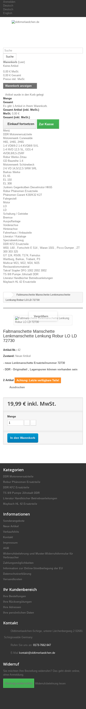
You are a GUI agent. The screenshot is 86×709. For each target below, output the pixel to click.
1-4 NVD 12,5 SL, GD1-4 (18, 149)
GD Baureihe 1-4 (13, 160)
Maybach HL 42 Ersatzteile (19, 281)
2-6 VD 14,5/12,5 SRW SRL (20, 168)
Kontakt (8, 537)
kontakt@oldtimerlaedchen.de (37, 652)
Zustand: (8, 356)
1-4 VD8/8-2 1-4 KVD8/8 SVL (20, 145)
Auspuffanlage (11, 221)
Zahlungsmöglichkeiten (18, 562)
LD (4, 210)
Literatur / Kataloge (14, 236)
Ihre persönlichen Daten (18, 612)
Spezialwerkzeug (13, 240)
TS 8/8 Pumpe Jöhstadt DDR (20, 274)
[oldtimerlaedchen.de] (43, 34)
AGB (6, 548)
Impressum (10, 542)
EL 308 (7, 183)
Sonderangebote (13, 520)
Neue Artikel (11, 526)
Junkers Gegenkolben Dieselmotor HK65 (27, 187)
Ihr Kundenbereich (20, 589)
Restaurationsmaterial (16, 266)
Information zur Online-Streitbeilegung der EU (33, 568)
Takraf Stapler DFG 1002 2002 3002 (25, 270)
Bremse (8, 217)
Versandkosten (12, 579)
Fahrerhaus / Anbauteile (17, 232)
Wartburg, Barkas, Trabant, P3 (21, 259)
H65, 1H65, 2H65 (13, 141)
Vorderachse (10, 225)
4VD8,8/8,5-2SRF (13, 153)
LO (5, 206)
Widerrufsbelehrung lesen (50, 683)
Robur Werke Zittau (15, 157)
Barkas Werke (11, 172)
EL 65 (6, 176)
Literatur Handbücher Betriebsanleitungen (28, 278)
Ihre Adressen (12, 607)
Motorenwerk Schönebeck (18, 164)
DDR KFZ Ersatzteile (16, 244)
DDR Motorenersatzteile (17, 134)
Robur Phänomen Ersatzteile (20, 191)
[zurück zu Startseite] (7, 294)
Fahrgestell (9, 198)
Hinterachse (10, 228)
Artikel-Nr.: (10, 349)
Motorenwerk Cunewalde (18, 138)
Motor (6, 202)
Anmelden (9, 1)
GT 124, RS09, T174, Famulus (21, 255)
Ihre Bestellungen (14, 596)
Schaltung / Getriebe (15, 213)
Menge (11, 416)
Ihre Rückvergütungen (17, 601)
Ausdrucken (17, 387)
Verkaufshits (11, 531)
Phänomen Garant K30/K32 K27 (22, 194)
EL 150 (7, 179)
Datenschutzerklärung (17, 573)
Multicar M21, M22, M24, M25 (21, 262)
